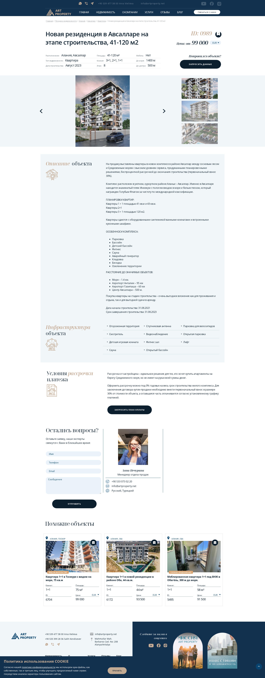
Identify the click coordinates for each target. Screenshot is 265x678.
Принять (117, 670)
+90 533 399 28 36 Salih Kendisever (63, 638)
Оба (121, 539)
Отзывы (165, 12)
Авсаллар (91, 21)
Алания (82, 21)
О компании (129, 12)
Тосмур (61, 539)
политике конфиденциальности (38, 667)
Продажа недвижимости (66, 21)
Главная (84, 12)
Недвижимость (53, 655)
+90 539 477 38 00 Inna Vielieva (116, 3)
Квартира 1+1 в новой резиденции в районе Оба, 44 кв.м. (130, 578)
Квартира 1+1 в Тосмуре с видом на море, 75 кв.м (68, 578)
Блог (180, 12)
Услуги (149, 12)
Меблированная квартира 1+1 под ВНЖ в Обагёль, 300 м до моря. (193, 578)
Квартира (102, 21)
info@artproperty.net (153, 3)
